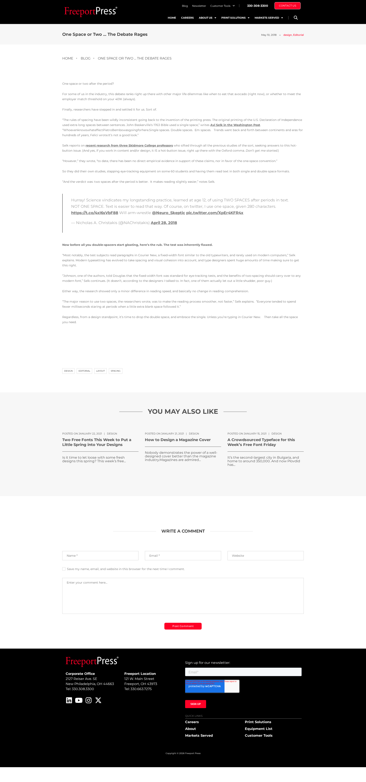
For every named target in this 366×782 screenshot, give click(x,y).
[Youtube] (78, 700)
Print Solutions (233, 17)
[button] (295, 17)
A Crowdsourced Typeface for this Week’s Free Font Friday (261, 442)
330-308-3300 (257, 6)
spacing (116, 371)
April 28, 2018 (164, 222)
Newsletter (199, 5)
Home (172, 17)
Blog (185, 5)
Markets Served (267, 17)
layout (100, 371)
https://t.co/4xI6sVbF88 (94, 212)
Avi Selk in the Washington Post (235, 125)
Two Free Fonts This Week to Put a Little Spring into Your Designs (96, 442)
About (190, 729)
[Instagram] (88, 700)
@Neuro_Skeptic (168, 212)
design (287, 34)
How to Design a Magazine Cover (178, 439)
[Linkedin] (69, 700)
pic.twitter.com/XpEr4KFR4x (214, 212)
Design (68, 371)
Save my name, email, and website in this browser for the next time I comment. (126, 569)
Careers (187, 17)
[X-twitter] (98, 700)
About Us (205, 17)
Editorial (298, 34)
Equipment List (258, 729)
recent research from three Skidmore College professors (129, 145)
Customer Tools (220, 5)
